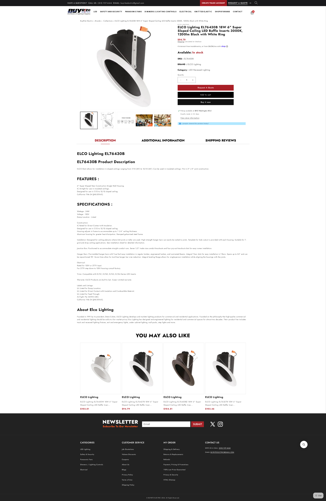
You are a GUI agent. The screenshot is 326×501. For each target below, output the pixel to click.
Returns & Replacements (173, 454)
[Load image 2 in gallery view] (107, 120)
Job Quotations (128, 449)
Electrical (186, 12)
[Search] (256, 3)
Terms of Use (127, 480)
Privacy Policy (127, 475)
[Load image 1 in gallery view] (88, 120)
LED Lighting (85, 449)
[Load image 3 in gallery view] (125, 120)
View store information (189, 118)
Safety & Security (87, 454)
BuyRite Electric (86, 21)
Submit (197, 424)
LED (95, 12)
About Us (125, 464)
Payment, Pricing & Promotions (176, 464)
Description (105, 140)
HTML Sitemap (169, 480)
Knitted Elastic (203, 12)
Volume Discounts (129, 454)
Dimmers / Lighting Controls (161, 12)
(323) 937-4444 (105, 3)
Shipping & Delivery (172, 449)
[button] (304, 444)
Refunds (167, 459)
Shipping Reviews (220, 140)
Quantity (181, 75)
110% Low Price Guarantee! (175, 469)
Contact (238, 12)
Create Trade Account (213, 3)
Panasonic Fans (133, 12)
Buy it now (206, 102)
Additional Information (163, 140)
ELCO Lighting (194, 64)
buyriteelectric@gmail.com (132, 3)
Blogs (124, 469)
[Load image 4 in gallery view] (144, 120)
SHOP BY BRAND (222, 12)
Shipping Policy (128, 485)
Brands (98, 21)
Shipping (181, 41)
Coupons (125, 459)
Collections (108, 21)
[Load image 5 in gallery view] (162, 120)
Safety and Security (111, 12)
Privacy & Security (171, 475)
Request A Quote (238, 3)
